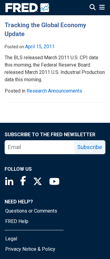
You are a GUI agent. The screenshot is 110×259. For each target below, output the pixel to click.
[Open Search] (92, 8)
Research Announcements (54, 91)
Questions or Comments (31, 211)
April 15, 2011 (40, 46)
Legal (11, 239)
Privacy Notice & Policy (30, 249)
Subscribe (89, 147)
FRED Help (16, 221)
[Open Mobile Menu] (102, 8)
